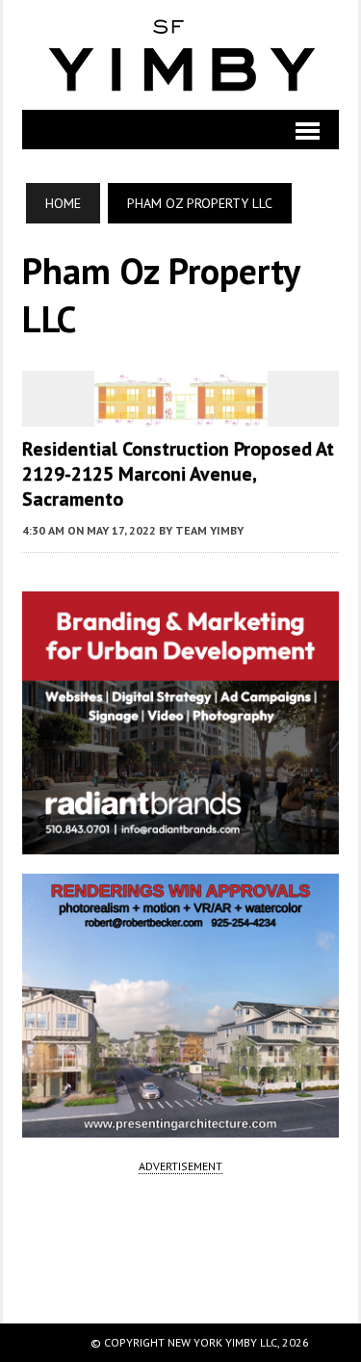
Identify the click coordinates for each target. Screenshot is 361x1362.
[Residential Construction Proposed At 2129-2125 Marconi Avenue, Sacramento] (181, 413)
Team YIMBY (209, 530)
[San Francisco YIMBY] (180, 55)
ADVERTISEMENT (180, 1166)
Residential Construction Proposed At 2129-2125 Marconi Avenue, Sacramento (178, 473)
